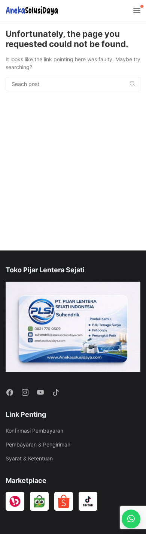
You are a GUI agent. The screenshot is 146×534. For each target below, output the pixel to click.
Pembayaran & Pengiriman (38, 444)
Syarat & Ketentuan (29, 458)
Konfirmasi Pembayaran (34, 430)
